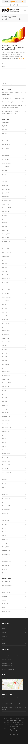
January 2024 (5, 237)
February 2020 (6, 409)
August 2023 (5, 256)
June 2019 (4, 438)
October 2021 (5, 338)
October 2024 (5, 204)
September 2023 (6, 252)
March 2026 (5, 140)
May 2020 (4, 397)
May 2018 (4, 487)
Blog (3, 643)
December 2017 (6, 505)
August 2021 (5, 345)
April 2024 (4, 226)
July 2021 (4, 349)
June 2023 (4, 263)
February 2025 (6, 189)
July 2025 (4, 170)
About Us (4, 636)
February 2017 (6, 543)
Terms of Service (18, 720)
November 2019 (6, 420)
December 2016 (6, 550)
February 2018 (6, 498)
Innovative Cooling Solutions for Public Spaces (14, 102)
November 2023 (6, 245)
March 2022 (5, 319)
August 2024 (5, 211)
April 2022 (4, 316)
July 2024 (4, 215)
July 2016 (4, 569)
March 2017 (5, 539)
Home (3, 628)
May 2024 (4, 222)
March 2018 (5, 494)
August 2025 (5, 167)
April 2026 (4, 137)
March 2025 (5, 185)
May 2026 (4, 133)
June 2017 (4, 528)
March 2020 (5, 405)
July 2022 (4, 304)
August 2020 (5, 386)
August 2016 (5, 565)
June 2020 (4, 394)
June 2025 (4, 174)
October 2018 (5, 468)
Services (4, 632)
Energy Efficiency (6, 592)
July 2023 (4, 260)
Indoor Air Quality (6, 611)
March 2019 (5, 450)
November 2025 (6, 155)
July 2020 (4, 390)
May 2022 (4, 312)
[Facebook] (10, 4)
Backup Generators (7, 585)
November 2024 (6, 200)
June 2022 (4, 308)
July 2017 (4, 524)
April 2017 (4, 535)
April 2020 (4, 401)
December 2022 (6, 286)
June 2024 (4, 219)
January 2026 (5, 148)
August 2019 (5, 431)
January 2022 (5, 327)
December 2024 (6, 196)
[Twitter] (14, 4)
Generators (5, 596)
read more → (22, 58)
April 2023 (4, 271)
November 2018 (6, 465)
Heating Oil (5, 604)
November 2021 (6, 334)
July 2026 (4, 126)
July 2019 (4, 435)
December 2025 (6, 152)
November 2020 (6, 375)
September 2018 (6, 472)
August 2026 (5, 122)
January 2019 (5, 457)
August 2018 (5, 476)
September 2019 (6, 427)
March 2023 (5, 275)
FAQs (3, 640)
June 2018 (4, 483)
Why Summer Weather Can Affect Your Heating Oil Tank (12, 93)
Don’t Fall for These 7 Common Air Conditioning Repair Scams (11, 112)
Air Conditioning (6, 581)
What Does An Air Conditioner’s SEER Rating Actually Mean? (13, 47)
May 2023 (4, 267)
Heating (4, 600)
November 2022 (6, 289)
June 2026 (4, 129)
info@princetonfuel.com (8, 669)
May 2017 (4, 532)
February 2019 (6, 453)
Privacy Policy (9, 720)
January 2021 (5, 368)
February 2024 (6, 234)
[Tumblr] (17, 4)
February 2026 (6, 144)
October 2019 (5, 424)
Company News (6, 589)
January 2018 (5, 502)
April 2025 (4, 181)
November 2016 (6, 554)
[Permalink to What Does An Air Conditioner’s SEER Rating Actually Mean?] (14, 34)
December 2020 (6, 371)
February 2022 (6, 323)
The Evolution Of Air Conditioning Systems (13, 98)
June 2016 (4, 573)
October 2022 (5, 293)
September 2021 (6, 342)
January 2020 (5, 412)
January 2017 (5, 546)
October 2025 (5, 159)
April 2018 (4, 491)
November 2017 (6, 509)
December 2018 (6, 461)
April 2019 (4, 446)
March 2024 (5, 230)
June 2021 (4, 353)
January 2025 (5, 193)
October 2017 (5, 513)
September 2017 (6, 517)
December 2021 (6, 330)
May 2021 (4, 356)
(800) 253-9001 (17, 1)
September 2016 (6, 561)
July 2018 (4, 479)
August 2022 (5, 301)
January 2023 (5, 282)
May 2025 (4, 178)
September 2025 (6, 163)
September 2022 (6, 297)
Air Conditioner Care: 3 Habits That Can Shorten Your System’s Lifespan (12, 106)
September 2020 (6, 383)
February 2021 (6, 364)
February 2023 (6, 278)
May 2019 (4, 442)
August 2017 (5, 520)
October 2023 (5, 248)
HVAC (3, 66)
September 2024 (6, 208)
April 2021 (4, 360)
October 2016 (5, 558)
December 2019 (6, 416)
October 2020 (5, 379)
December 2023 (6, 241)
